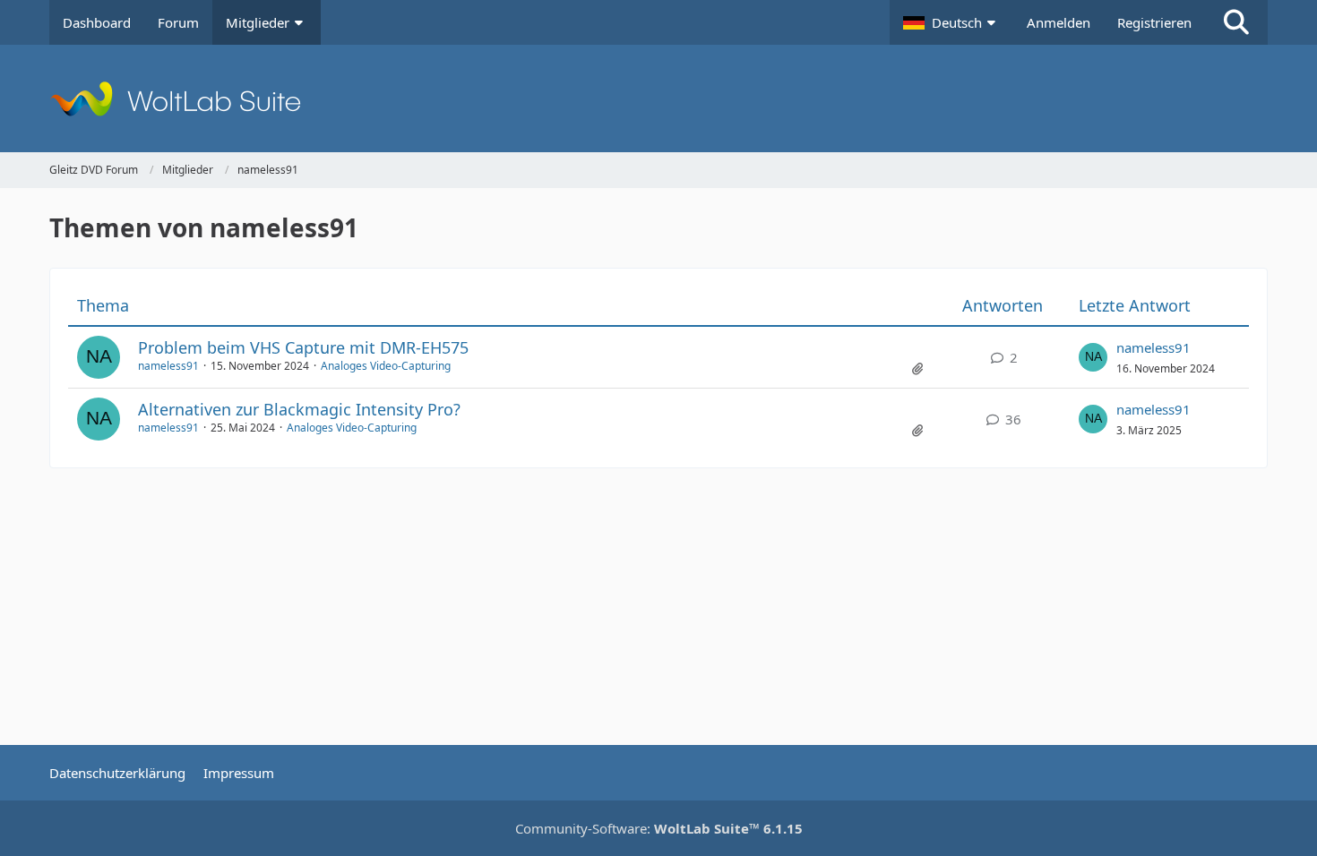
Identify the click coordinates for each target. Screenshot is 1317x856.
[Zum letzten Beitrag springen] (1093, 357)
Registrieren (1154, 22)
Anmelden (1058, 22)
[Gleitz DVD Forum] (658, 98)
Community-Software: (659, 828)
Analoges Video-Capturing (386, 365)
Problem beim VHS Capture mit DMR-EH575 (303, 347)
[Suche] (1236, 22)
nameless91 (168, 365)
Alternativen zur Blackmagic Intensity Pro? (299, 409)
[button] (951, 22)
